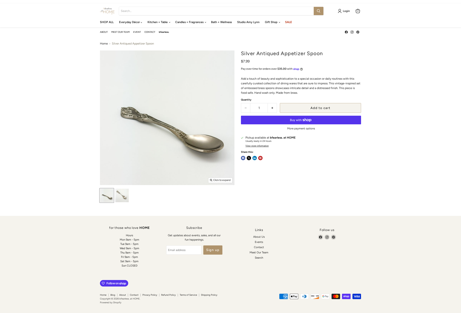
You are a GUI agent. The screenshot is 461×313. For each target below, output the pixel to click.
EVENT (137, 32)
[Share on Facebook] (243, 158)
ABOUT (104, 32)
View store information (257, 146)
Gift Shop (271, 22)
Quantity (246, 99)
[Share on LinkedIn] (254, 158)
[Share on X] (249, 158)
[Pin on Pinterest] (260, 158)
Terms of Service (188, 295)
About (122, 295)
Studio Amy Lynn (248, 22)
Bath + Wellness (221, 22)
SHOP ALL (107, 22)
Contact (259, 247)
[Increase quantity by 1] (272, 108)
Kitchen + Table (157, 22)
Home (104, 43)
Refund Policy (168, 295)
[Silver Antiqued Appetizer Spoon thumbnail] (107, 195)
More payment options (301, 128)
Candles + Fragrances (189, 22)
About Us (259, 236)
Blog (112, 295)
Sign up (213, 250)
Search (259, 257)
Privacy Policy (149, 295)
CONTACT (149, 32)
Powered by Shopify (110, 302)
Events (259, 242)
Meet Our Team (259, 252)
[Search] (318, 11)
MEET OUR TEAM (120, 32)
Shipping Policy (209, 295)
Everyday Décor (130, 22)
